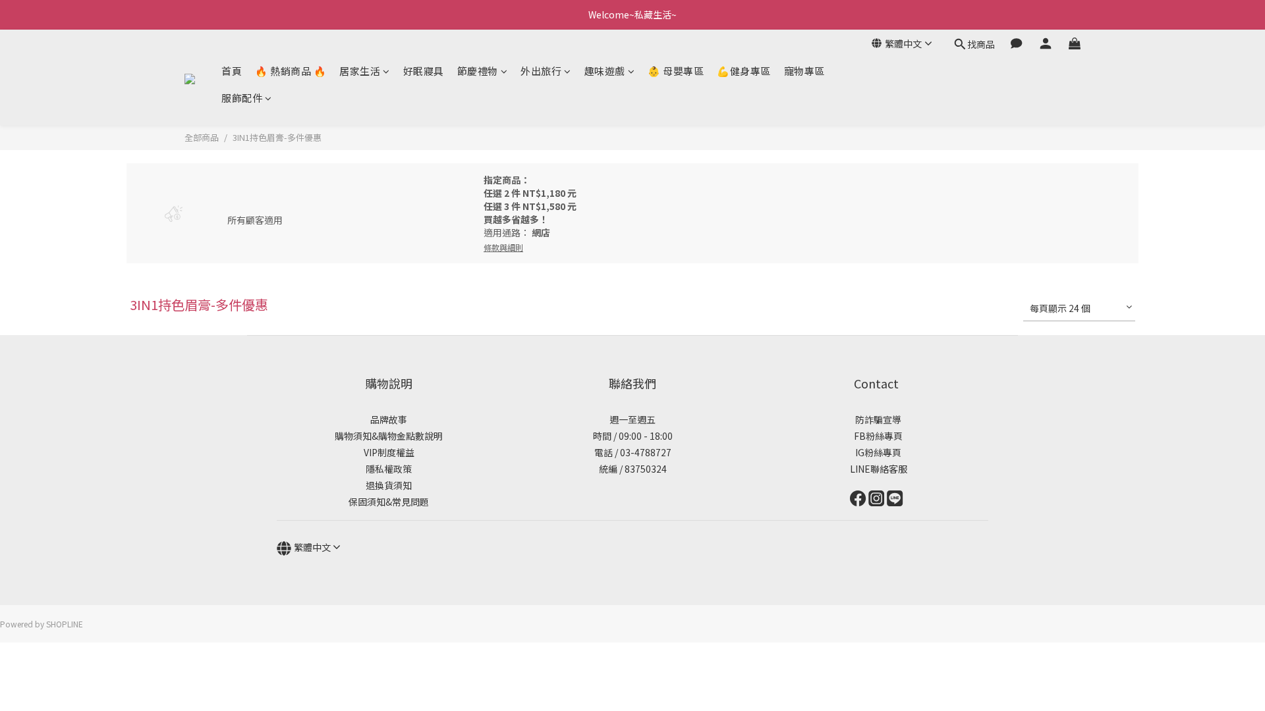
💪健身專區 (744, 71)
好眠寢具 (423, 71)
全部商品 (201, 137)
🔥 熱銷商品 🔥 (290, 71)
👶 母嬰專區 (676, 71)
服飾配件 (241, 98)
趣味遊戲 (604, 71)
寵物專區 (804, 71)
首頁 (231, 71)
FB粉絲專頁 (876, 435)
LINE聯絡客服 (876, 468)
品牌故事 (388, 419)
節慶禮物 (477, 71)
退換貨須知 (389, 485)
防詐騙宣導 (878, 419)
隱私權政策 (389, 468)
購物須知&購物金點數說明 (389, 435)
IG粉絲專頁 (876, 452)
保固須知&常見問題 (389, 501)
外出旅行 (540, 71)
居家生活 (359, 71)
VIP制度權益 (389, 452)
